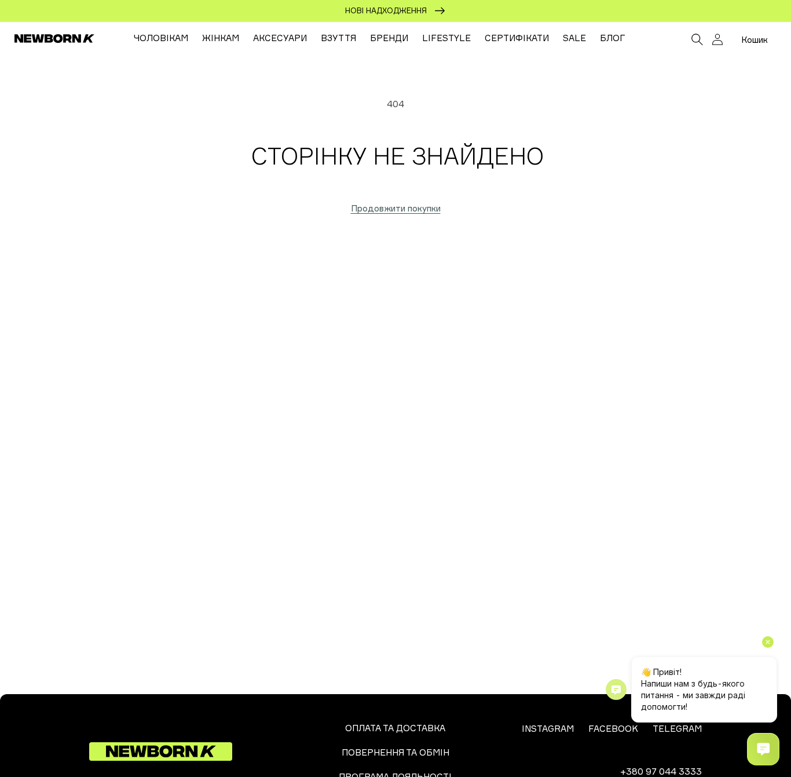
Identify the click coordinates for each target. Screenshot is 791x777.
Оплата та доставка (395, 728)
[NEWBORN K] (54, 38)
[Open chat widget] (763, 749)
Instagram (548, 728)
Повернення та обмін (395, 752)
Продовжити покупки (396, 208)
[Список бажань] (671, 40)
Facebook (613, 728)
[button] (697, 38)
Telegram (677, 728)
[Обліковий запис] (717, 39)
